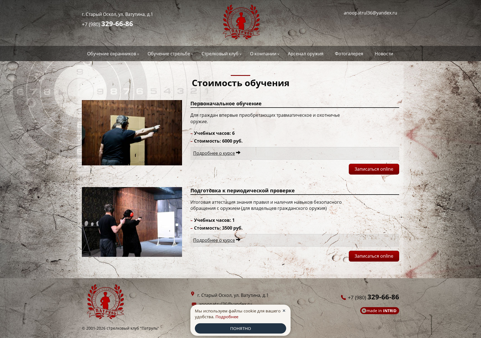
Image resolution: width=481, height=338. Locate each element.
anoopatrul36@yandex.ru (370, 13)
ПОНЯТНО (240, 328)
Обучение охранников (111, 54)
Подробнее (226, 316)
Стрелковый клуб (220, 54)
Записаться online (374, 169)
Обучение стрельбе (169, 54)
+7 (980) (107, 23)
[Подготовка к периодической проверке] (132, 222)
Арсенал (305, 54)
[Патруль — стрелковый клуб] (241, 23)
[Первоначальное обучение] (132, 132)
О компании (263, 54)
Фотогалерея (349, 54)
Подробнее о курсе (214, 153)
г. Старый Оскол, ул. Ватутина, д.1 (117, 14)
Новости (384, 54)
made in (381, 310)
